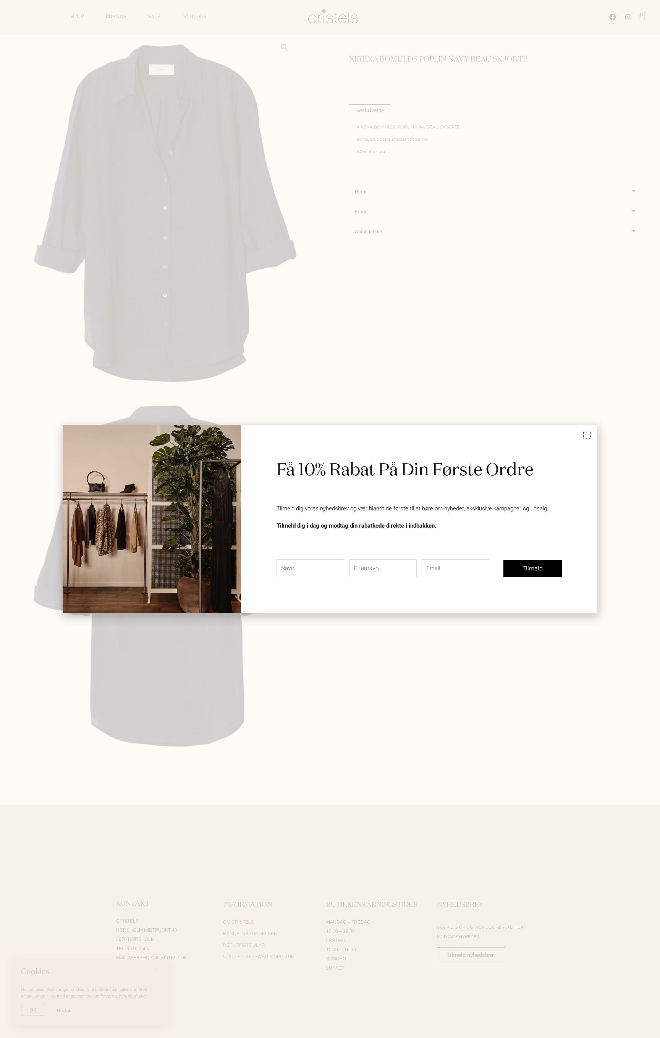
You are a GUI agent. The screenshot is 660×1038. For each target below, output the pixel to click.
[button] (587, 435)
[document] (330, 519)
